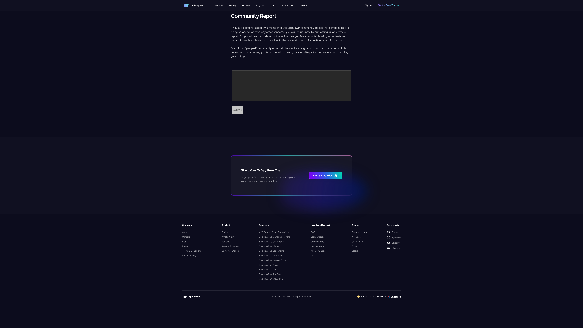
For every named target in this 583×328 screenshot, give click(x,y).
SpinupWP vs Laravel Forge (272, 260)
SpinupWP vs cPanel (269, 246)
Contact (356, 246)
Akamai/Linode (318, 250)
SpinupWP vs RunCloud (270, 274)
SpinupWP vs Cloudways (271, 241)
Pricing (232, 5)
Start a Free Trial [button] (387, 5)
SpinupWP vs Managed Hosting (274, 237)
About (185, 232)
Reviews (246, 5)
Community (357, 241)
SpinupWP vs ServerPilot (271, 279)
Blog (184, 241)
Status (355, 250)
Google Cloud (317, 241)
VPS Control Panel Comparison (274, 232)
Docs (273, 5)
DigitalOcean (317, 237)
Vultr (313, 255)
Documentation (359, 232)
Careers (303, 5)
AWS (313, 232)
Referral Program (230, 246)
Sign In (368, 5)
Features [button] (218, 5)
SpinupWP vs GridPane (270, 255)
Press (185, 246)
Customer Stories (230, 250)
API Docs (356, 237)
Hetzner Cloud (318, 246)
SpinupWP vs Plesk (268, 265)
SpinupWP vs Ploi (267, 269)
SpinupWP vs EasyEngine (271, 250)
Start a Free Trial (322, 175)
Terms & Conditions (191, 250)
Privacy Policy (189, 255)
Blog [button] (258, 5)
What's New (287, 5)
